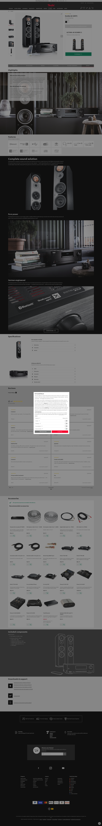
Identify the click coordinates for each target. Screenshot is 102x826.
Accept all (60, 431)
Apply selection (43, 431)
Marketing (37, 423)
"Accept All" (46, 407)
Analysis (36, 420)
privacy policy (61, 414)
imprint (36, 415)
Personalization (38, 426)
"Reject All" (46, 403)
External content (38, 428)
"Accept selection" (38, 411)
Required (37, 418)
